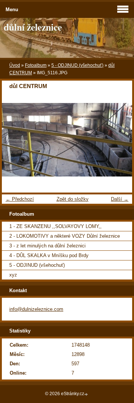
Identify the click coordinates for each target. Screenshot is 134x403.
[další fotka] (120, 139)
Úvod (14, 65)
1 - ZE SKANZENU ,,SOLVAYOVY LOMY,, (55, 226)
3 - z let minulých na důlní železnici (47, 246)
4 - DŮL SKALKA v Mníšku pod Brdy (49, 255)
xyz (13, 275)
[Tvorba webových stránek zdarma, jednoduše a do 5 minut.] (86, 394)
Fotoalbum (36, 65)
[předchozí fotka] (14, 139)
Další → (119, 199)
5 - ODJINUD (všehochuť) (77, 65)
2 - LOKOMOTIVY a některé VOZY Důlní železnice (64, 236)
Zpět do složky (73, 199)
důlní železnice (33, 27)
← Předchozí (20, 199)
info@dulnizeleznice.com (36, 309)
